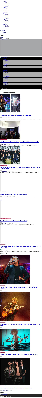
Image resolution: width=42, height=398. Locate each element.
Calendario (5, 12)
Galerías (4, 10)
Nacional (6, 25)
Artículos (6, 6)
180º (3, 13)
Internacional (7, 26)
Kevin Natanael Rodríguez (5, 390)
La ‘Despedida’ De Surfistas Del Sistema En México (16, 388)
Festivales (5, 24)
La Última (6, 2)
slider (6, 139)
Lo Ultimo (6, 20)
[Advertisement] (21, 48)
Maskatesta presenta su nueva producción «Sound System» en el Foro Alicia (20, 247)
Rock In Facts (7, 3)
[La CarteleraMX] (3, 39)
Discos (6, 8)
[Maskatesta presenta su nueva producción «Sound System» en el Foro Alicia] (10, 243)
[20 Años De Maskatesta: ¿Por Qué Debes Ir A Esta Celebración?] (10, 138)
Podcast (4, 27)
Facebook (2, 30)
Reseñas (4, 7)
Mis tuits (1, 37)
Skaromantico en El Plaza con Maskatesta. (13, 194)
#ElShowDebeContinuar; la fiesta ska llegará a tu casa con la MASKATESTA (20, 168)
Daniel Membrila (4, 117)
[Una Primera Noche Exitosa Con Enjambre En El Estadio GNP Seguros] (15, 283)
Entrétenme (3, 352)
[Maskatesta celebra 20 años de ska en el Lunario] (10, 111)
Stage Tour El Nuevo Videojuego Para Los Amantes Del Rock (19, 354)
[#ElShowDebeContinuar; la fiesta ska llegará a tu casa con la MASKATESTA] (10, 164)
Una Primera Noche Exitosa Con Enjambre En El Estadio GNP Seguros (19, 288)
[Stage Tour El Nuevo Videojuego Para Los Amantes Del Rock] (15, 351)
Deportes (6, 15)
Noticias (4, 1)
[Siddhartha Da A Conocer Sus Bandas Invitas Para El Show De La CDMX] (15, 320)
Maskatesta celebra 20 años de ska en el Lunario (15, 115)
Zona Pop (5, 19)
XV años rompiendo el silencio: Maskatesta (13, 221)
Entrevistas (7, 4)
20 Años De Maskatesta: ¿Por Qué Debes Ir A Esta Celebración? (19, 142)
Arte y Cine (7, 17)
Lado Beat (6, 14)
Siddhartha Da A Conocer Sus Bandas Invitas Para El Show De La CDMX (20, 325)
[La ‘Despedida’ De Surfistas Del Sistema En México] (15, 384)
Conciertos (7, 9)
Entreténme (7, 18)
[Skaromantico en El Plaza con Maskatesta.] (10, 190)
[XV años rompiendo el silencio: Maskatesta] (10, 217)
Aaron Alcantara (4, 250)
